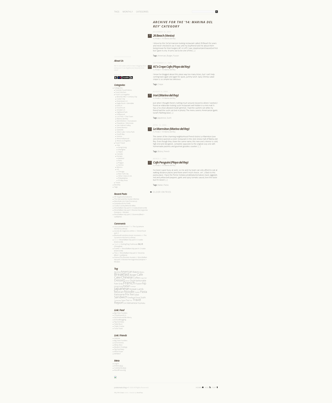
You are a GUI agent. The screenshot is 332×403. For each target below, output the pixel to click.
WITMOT (117, 353)
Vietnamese (132, 303)
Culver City (121, 99)
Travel (117, 182)
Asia (118, 145)
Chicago (121, 171)
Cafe (140, 274)
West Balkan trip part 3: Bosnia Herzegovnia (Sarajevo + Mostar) (131, 211)
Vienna (120, 165)
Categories (142, 11)
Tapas (123, 300)
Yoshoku (141, 303)
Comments (120, 368)
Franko (116, 248)
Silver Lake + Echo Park (125, 132)
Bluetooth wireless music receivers (127, 235)
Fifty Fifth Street (119, 393)
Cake (117, 277)
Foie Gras (118, 283)
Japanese (162, 118)
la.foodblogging (120, 319)
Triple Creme (119, 326)
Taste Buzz (118, 324)
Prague (121, 163)
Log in (116, 363)
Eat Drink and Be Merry (123, 317)
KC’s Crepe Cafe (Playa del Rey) (171, 66)
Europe (119, 156)
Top (214, 387)
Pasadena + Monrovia (125, 123)
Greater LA (121, 110)
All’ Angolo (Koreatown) (123, 197)
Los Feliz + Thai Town (125, 116)
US (118, 169)
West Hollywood (123, 138)
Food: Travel (120, 143)
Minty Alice (118, 345)
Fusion (176, 55)
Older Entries (162, 192)
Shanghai (121, 149)
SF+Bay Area (123, 180)
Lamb (140, 289)
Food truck (121, 107)
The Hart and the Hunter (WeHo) (126, 199)
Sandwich (120, 297)
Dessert (119, 280)
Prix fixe (129, 294)
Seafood (131, 297)
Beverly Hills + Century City (127, 96)
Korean (133, 289)
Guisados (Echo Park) (122, 203)
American (162, 55)
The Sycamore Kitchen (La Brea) (130, 236)
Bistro (160, 151)
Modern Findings (120, 347)
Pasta (166, 185)
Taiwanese (117, 300)
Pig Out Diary (119, 322)
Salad (136, 294)
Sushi (169, 118)
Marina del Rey (122, 118)
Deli (145, 278)
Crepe (160, 84)
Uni (125, 303)
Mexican (119, 292)
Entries (118, 366)
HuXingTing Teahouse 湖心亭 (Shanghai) (128, 245)
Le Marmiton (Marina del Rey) (171, 129)
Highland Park (122, 112)
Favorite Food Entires (123, 90)
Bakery (136, 271)
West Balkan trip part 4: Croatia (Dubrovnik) (130, 208)
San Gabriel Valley (124, 125)
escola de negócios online (124, 231)
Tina (115, 253)
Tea (127, 300)
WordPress (140, 393)
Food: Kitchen (120, 92)
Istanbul (121, 158)
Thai (130, 300)
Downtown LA (122, 101)
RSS (207, 387)
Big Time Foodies (120, 313)
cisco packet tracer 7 (122, 226)
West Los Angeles (123, 141)
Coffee (136, 277)
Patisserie (119, 294)
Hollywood (121, 114)
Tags (116, 11)
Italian (160, 185)
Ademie (117, 338)
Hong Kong (122, 147)
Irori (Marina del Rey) (165, 95)
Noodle (129, 291)
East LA (119, 105)
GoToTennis (119, 342)
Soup (138, 297)
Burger (169, 55)
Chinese (127, 277)
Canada (120, 154)
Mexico (119, 167)
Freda (157, 38)
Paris (120, 160)
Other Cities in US (125, 176)
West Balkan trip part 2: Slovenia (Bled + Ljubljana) (129, 215)
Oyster (137, 292)
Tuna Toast (118, 328)
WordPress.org (120, 370)
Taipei (120, 152)
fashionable (140, 280)
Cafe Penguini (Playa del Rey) (170, 162)
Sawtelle (120, 130)
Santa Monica (122, 127)
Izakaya (133, 286)
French (167, 151)
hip (144, 283)
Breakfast (121, 274)
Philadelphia (123, 178)
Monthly (128, 11)
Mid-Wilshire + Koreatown (127, 121)
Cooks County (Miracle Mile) (124, 205)
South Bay (121, 134)
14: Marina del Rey (168, 38)
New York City (123, 174)
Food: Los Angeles (122, 94)
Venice (119, 136)
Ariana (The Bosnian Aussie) (124, 257)
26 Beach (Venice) (163, 35)
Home (198, 387)
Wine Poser (118, 351)
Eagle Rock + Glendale (125, 103)
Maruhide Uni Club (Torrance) (125, 201)
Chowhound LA (120, 315)
